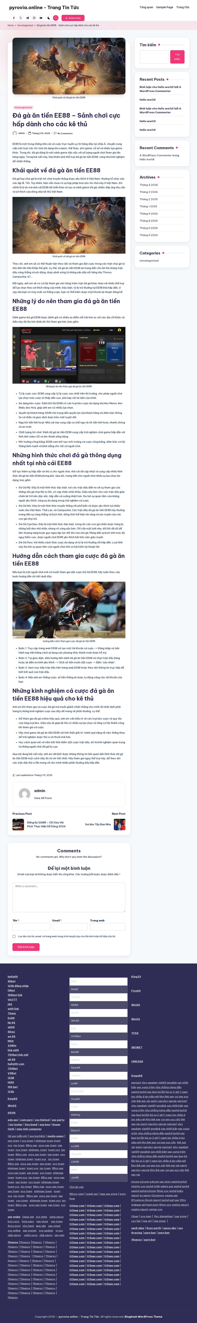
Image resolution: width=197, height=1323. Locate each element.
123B (11, 1078)
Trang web (97, 920)
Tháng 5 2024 (149, 235)
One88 (75, 1099)
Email (57, 920)
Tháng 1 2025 (148, 206)
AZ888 (75, 997)
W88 (74, 1169)
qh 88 (11, 1059)
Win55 (12, 1105)
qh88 (11, 1027)
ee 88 (11, 1036)
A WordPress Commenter (156, 155)
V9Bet (12, 1073)
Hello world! (148, 99)
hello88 (13, 976)
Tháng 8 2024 (149, 220)
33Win (12, 1045)
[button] (73, 18)
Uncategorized (23, 107)
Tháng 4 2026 (149, 185)
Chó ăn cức (76, 1187)
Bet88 (75, 1052)
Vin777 (12, 999)
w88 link (13, 1008)
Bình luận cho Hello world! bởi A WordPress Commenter (160, 89)
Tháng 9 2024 (149, 213)
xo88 (74, 1083)
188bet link (15, 995)
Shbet (12, 981)
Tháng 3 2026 (149, 192)
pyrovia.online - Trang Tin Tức (44, 7)
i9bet (11, 990)
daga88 (76, 1154)
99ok (74, 1044)
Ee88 (11, 1018)
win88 (75, 1012)
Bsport (75, 1130)
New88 (75, 1067)
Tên (15, 920)
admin (39, 790)
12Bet (74, 1107)
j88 (10, 1004)
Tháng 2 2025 (149, 199)
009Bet (76, 1036)
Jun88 (75, 1177)
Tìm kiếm (148, 45)
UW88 (75, 1161)
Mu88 (74, 989)
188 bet (13, 1087)
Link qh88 (77, 1091)
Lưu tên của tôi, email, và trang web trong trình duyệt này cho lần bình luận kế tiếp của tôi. (67, 936)
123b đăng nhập (18, 986)
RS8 (73, 1028)
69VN (11, 1112)
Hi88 (11, 1082)
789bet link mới (18, 1055)
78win (12, 1013)
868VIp (75, 1114)
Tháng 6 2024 (149, 228)
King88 (12, 1098)
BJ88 (74, 1138)
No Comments (65, 133)
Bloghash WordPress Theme (143, 1316)
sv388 (75, 1146)
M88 (11, 1041)
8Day (11, 1031)
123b (11, 1091)
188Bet (75, 1060)
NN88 (74, 1005)
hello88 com (16, 1064)
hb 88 (11, 1022)
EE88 (74, 1122)
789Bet (13, 1068)
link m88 (13, 1050)
